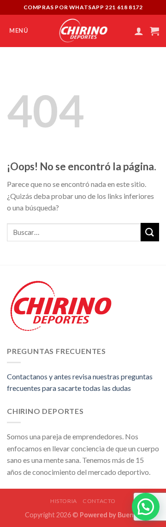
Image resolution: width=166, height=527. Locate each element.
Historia (63, 500)
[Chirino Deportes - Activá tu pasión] (83, 31)
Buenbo (130, 515)
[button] (146, 507)
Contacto (99, 500)
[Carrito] (154, 31)
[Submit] (150, 232)
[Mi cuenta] (138, 31)
